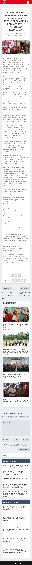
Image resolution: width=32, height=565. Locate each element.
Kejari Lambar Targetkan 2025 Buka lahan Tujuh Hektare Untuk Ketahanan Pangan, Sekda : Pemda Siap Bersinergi (15, 351)
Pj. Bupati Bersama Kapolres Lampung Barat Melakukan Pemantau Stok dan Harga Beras (15, 401)
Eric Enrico (6, 506)
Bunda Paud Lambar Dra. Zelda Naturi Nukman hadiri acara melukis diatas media (15, 325)
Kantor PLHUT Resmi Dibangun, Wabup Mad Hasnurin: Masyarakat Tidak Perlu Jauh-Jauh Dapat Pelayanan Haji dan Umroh (15, 494)
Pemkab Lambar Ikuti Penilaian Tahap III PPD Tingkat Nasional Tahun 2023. (15, 529)
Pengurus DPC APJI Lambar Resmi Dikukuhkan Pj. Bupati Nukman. (14, 518)
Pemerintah (11, 35)
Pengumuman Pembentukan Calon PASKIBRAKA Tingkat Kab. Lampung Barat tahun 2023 (15, 550)
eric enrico (6, 528)
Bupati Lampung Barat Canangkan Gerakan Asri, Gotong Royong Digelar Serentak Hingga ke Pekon (14, 472)
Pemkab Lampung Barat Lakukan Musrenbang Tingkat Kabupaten (14, 540)
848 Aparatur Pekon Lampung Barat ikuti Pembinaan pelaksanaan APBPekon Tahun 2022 (14, 376)
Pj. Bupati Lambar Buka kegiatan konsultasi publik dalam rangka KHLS (15, 507)
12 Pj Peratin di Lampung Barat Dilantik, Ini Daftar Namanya (15, 479)
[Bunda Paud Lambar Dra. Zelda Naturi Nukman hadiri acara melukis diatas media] (16, 314)
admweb (15, 33)
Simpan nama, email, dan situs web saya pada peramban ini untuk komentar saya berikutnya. (15, 444)
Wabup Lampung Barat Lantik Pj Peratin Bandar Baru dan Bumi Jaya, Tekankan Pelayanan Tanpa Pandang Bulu (15, 485)
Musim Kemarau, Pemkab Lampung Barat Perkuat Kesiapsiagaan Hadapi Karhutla (15, 466)
